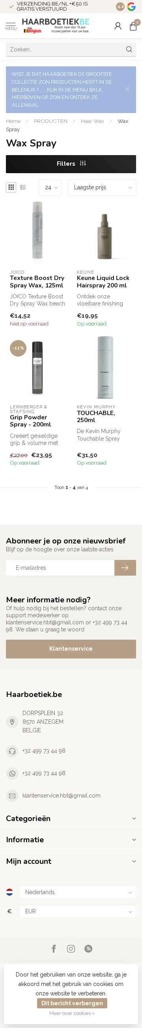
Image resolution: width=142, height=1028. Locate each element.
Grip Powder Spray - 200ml (30, 421)
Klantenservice (71, 649)
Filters (66, 164)
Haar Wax (92, 121)
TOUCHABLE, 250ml (96, 417)
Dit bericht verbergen (72, 1003)
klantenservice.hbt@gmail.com (61, 795)
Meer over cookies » (72, 1013)
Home (13, 121)
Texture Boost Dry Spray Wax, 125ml (37, 281)
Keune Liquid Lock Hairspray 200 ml (103, 281)
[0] (133, 26)
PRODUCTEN (50, 121)
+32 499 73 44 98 (43, 751)
